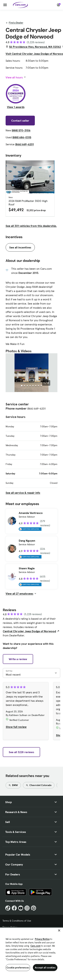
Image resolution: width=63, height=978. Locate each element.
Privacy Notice (42, 939)
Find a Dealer (16, 22)
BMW (15, 785)
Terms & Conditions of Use (16, 920)
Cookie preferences (17, 967)
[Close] (59, 930)
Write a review (18, 659)
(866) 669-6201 (24, 144)
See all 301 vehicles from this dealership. (31, 226)
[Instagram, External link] (27, 908)
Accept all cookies (45, 967)
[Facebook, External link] (14, 908)
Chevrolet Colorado (40, 785)
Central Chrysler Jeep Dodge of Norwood (29, 631)
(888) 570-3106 (21, 130)
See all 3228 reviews (21, 752)
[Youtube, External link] (20, 908)
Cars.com (35, 945)
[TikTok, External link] (7, 908)
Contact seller (20, 120)
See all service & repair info (23, 492)
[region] (31, 952)
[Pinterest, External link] (33, 908)
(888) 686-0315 (21, 137)
